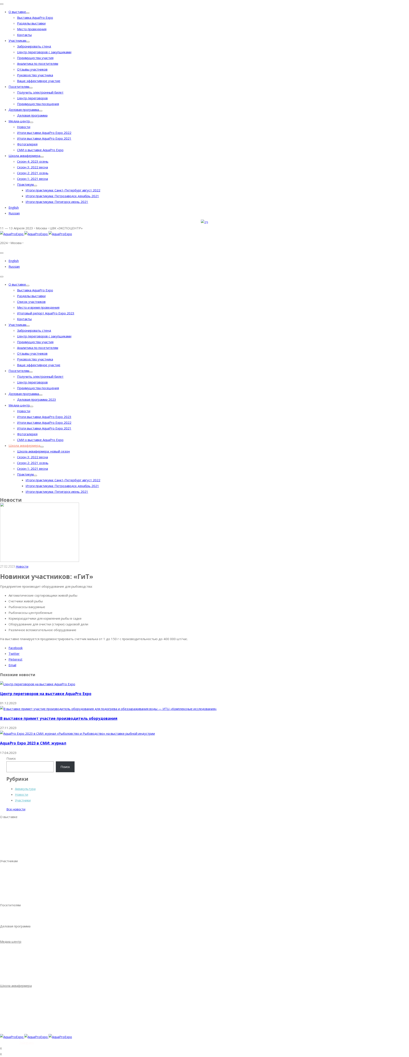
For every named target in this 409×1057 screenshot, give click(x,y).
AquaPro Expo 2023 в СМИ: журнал (33, 743)
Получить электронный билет (40, 92)
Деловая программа (24, 109)
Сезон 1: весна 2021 (24, 1010)
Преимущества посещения (38, 104)
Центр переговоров (32, 98)
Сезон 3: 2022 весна (32, 167)
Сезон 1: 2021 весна (32, 178)
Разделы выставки (31, 23)
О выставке (17, 12)
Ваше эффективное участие (38, 81)
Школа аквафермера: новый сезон (43, 451)
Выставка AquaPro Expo (35, 17)
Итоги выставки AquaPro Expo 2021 (44, 138)
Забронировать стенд (34, 46)
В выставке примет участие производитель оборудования (58, 718)
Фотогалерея (27, 144)
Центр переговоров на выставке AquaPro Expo (45, 693)
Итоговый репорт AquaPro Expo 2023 (45, 313)
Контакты (24, 35)
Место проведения (31, 29)
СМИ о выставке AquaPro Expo (40, 150)
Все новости (15, 809)
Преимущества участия (35, 58)
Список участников (31, 301)
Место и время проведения (38, 307)
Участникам (17, 40)
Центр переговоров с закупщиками (44, 52)
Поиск (11, 758)
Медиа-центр (19, 121)
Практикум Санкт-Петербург (31, 1016)
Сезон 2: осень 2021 (24, 1005)
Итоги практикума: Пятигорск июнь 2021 (57, 202)
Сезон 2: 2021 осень (32, 173)
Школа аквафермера (24, 155)
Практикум (25, 184)
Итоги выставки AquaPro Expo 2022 (44, 132)
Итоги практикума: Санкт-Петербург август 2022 (63, 190)
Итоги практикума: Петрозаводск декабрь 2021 (62, 196)
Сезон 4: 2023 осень (32, 161)
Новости (23, 127)
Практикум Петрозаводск (28, 1022)
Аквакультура (25, 789)
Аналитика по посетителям (37, 63)
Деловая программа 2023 (36, 399)
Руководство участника (35, 75)
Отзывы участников (32, 69)
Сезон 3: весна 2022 (24, 999)
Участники (23, 800)
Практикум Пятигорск (25, 1028)
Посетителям (19, 86)
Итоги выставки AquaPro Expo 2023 (44, 417)
